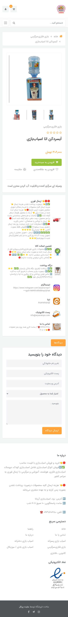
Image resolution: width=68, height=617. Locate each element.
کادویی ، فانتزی (58, 553)
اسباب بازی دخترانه (24, 541)
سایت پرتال (24, 606)
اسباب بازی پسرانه (57, 541)
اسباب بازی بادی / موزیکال (20, 547)
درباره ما (29, 535)
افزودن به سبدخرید (45, 162)
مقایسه (18, 169)
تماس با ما (60, 535)
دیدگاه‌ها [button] (58, 343)
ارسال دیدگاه (52, 431)
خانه (64, 529)
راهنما (30, 529)
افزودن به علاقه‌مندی (44, 169)
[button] (13, 9)
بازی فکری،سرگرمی (56, 547)
